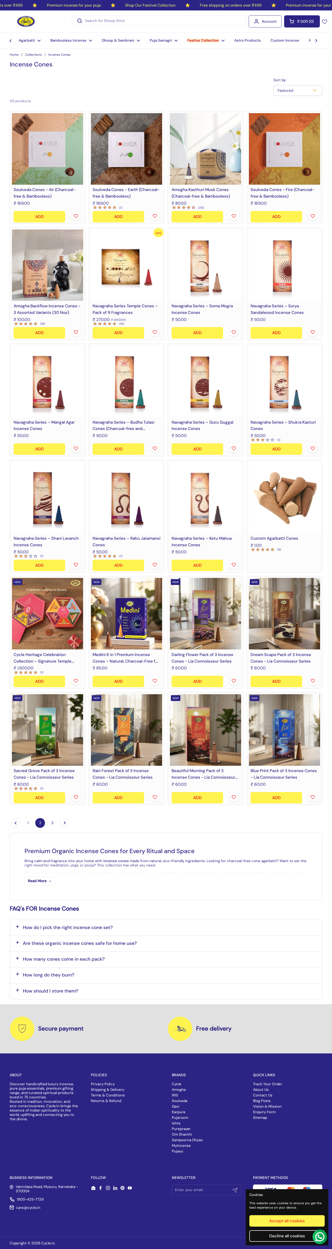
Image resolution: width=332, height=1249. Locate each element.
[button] (302, 21)
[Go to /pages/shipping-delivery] (180, 1029)
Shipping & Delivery (107, 1089)
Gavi (175, 1106)
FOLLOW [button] (98, 1177)
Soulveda (179, 1100)
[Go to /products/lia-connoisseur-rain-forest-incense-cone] (126, 729)
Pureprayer (181, 1128)
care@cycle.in (28, 1207)
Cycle (176, 1084)
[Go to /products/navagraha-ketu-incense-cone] (205, 497)
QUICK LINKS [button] (264, 1075)
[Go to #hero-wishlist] (324, 21)
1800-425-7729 (30, 1199)
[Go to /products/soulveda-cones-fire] (284, 148)
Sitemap (260, 1117)
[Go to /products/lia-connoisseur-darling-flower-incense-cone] (205, 613)
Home (14, 55)
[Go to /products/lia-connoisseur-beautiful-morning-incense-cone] (205, 729)
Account (269, 21)
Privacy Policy (103, 1084)
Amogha (179, 1089)
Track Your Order (267, 1084)
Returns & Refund (106, 1100)
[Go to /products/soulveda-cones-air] (47, 148)
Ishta (176, 1123)
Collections (33, 55)
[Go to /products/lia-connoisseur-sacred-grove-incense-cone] (47, 729)
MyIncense (181, 1145)
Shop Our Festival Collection (150, 5)
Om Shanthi (182, 1134)
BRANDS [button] (179, 1075)
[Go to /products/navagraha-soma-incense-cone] (205, 265)
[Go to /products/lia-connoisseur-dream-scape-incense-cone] (284, 613)
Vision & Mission (267, 1106)
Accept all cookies (287, 1220)
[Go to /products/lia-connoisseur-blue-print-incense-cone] (284, 729)
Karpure (178, 1112)
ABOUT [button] (16, 1075)
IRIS (175, 1095)
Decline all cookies (287, 1236)
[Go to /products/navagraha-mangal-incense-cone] (47, 381)
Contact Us (262, 1095)
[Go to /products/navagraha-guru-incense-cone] (205, 381)
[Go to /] (26, 21)
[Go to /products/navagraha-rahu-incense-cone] (126, 497)
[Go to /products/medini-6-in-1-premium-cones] (126, 613)
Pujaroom (180, 1117)
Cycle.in (48, 1243)
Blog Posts (262, 1100)
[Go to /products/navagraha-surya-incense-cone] (284, 265)
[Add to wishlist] (75, 216)
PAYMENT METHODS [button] (270, 1177)
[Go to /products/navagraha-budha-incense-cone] (126, 381)
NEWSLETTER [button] (183, 1177)
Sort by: (279, 80)
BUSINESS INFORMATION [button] (31, 1177)
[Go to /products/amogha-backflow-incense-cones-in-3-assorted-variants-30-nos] (47, 265)
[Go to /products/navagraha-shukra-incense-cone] (284, 381)
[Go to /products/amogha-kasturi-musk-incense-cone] (205, 148)
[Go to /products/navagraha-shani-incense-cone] (47, 497)
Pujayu (177, 1151)
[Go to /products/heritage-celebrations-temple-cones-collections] (47, 613)
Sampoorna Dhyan (187, 1140)
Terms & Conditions (108, 1095)
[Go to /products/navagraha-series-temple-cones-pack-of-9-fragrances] (126, 265)
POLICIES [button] (99, 1075)
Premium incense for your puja (74, 5)
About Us (261, 1089)
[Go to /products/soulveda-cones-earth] (126, 148)
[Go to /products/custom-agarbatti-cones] (284, 497)
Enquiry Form (264, 1112)
